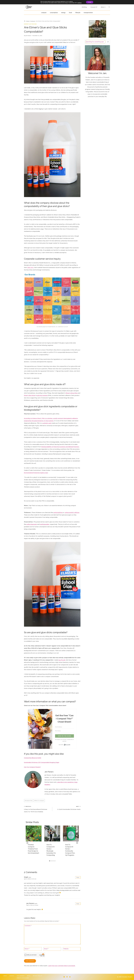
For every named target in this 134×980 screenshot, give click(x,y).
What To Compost (39, 800)
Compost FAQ (28, 800)
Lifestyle (77, 12)
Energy (63, 12)
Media (28, 975)
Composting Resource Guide (32, 758)
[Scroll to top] (130, 974)
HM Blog (84, 7)
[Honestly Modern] (29, 7)
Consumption (54, 12)
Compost (43, 12)
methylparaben (44, 524)
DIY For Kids (33, 24)
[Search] (108, 42)
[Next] (77, 842)
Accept (89, 2)
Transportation (88, 12)
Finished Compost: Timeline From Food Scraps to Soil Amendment (33, 849)
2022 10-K (30, 267)
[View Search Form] (109, 7)
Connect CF (94, 7)
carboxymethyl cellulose (72, 512)
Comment (28, 926)
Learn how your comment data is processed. (61, 965)
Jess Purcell (61, 660)
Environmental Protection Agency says (36, 472)
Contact (11, 975)
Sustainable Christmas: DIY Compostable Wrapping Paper (41, 762)
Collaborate (20, 975)
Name (27, 948)
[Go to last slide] (27, 842)
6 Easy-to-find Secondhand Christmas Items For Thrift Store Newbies (35, 809)
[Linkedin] (67, 977)
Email (46, 948)
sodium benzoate (31, 524)
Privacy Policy (37, 975)
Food (70, 12)
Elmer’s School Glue (72, 393)
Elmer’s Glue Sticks (29, 395)
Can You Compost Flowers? (32, 767)
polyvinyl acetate (42, 395)
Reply (77, 877)
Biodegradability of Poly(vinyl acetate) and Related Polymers (60, 447)
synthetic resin (46, 423)
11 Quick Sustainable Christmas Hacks (68, 808)
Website (66, 948)
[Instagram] (64, 977)
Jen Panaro (28, 35)
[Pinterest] (70, 977)
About (5, 975)
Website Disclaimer (23, 977)
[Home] (24, 21)
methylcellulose (58, 512)
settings (79, 2)
